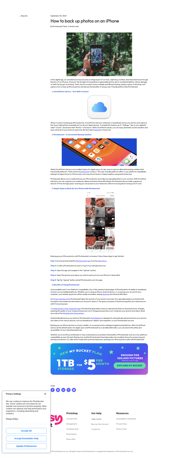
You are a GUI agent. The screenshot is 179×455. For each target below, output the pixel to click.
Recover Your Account (99, 424)
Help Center (96, 419)
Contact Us (95, 429)
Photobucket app (83, 261)
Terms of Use (121, 429)
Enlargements (71, 424)
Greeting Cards (72, 429)
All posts (24, 16)
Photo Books (71, 434)
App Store (102, 261)
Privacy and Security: (61, 299)
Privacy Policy (121, 424)
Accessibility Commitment (126, 419)
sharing (105, 294)
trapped (96, 130)
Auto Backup (96, 318)
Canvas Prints (71, 419)
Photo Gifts (70, 439)
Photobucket (84, 172)
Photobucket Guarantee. (74, 313)
